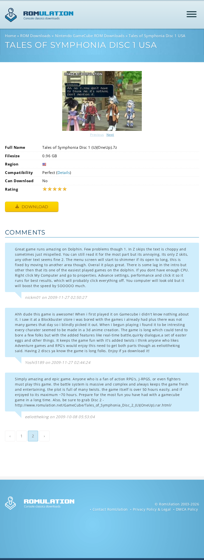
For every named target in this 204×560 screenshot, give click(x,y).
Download (34, 206)
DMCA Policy (187, 509)
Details (63, 172)
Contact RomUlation (110, 509)
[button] (191, 15)
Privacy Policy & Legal (152, 509)
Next (110, 134)
